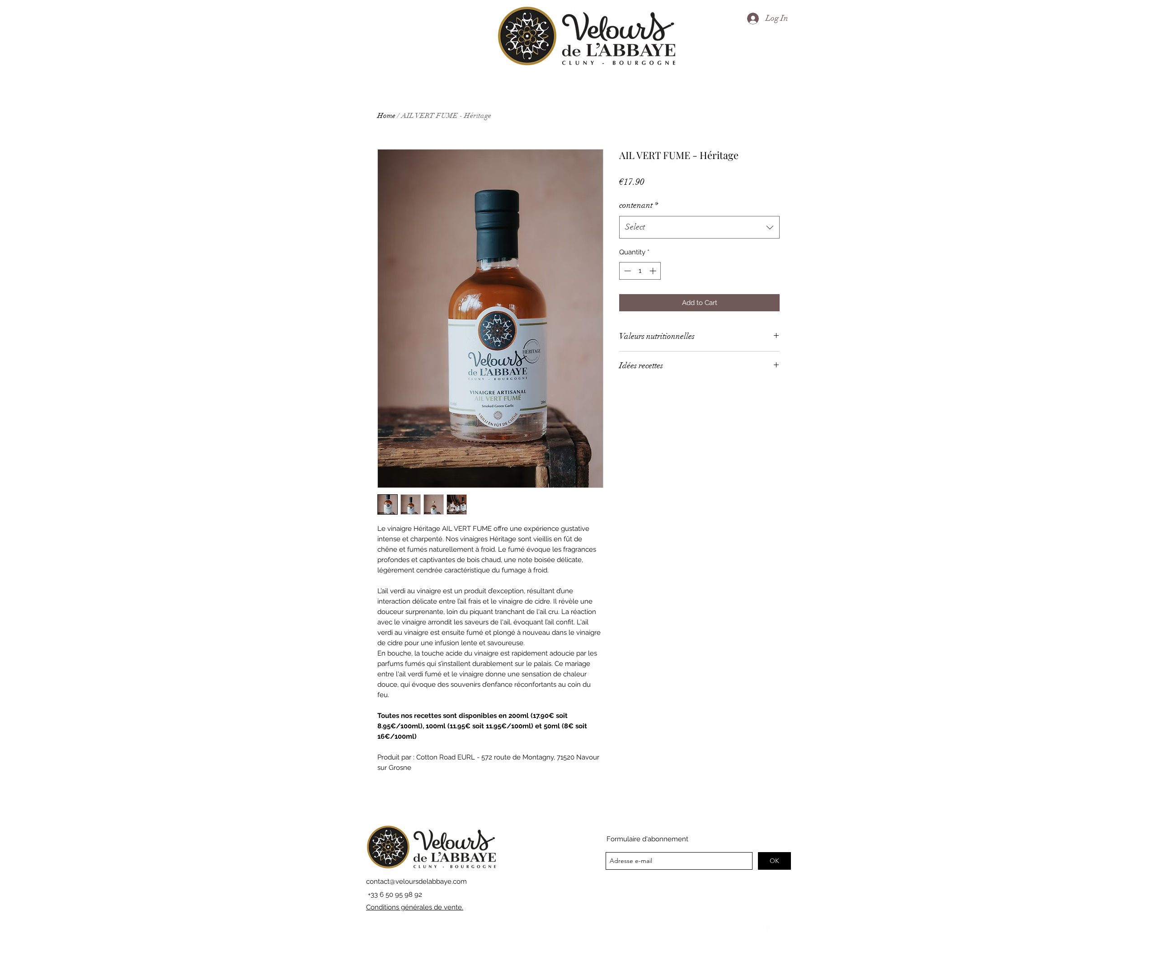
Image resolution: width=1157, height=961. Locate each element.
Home (386, 115)
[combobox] (699, 227)
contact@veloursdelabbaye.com (416, 881)
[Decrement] (627, 271)
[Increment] (654, 271)
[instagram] (784, 928)
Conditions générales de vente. (414, 907)
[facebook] (770, 928)
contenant (638, 205)
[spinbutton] (640, 271)
